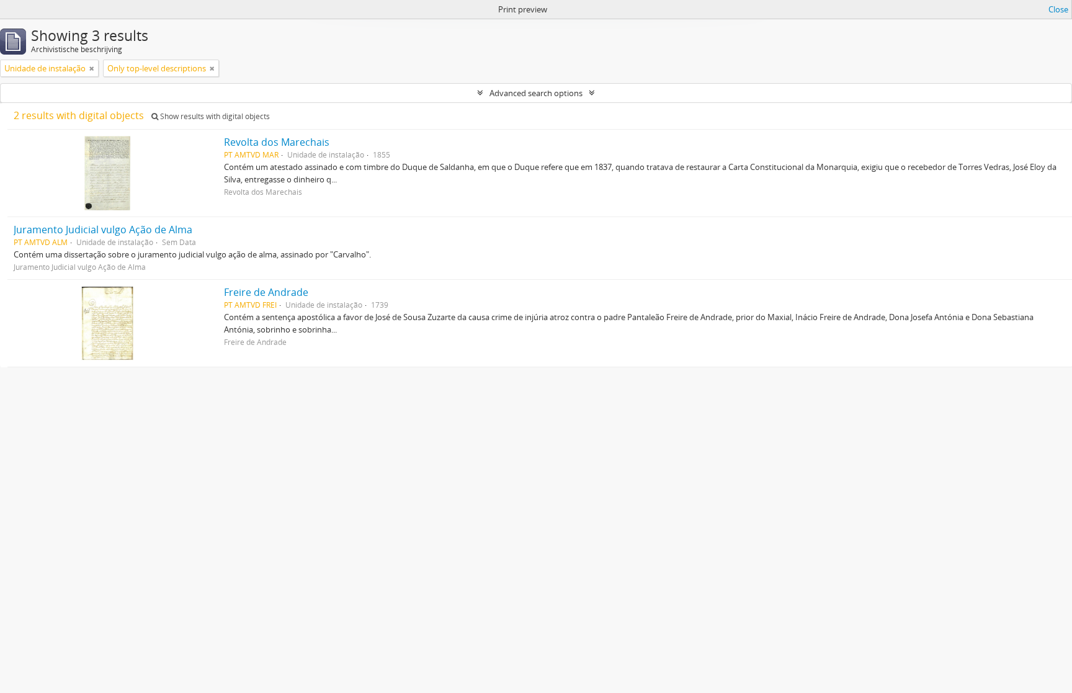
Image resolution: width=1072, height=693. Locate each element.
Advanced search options (536, 93)
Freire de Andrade (266, 292)
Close (1058, 9)
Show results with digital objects (214, 116)
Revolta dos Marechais (276, 142)
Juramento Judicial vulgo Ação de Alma (103, 229)
